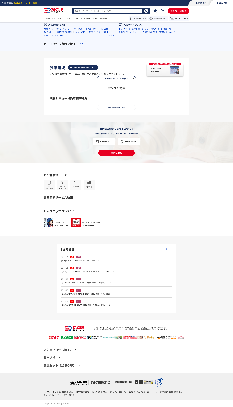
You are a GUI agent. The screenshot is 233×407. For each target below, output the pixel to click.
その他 (109, 77)
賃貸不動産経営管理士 (64, 74)
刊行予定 (95, 19)
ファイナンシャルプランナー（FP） (64, 71)
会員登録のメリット (106, 347)
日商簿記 (47, 71)
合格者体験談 (104, 19)
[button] (106, 56)
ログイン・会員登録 (178, 11)
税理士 (81, 71)
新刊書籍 (87, 19)
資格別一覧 (136, 71)
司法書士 (47, 77)
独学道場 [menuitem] (79, 19)
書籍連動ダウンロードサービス (130, 74)
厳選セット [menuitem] (66, 19)
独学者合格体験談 (130, 347)
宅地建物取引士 (49, 74)
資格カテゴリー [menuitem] (51, 19)
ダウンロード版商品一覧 (150, 71)
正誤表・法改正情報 (150, 74)
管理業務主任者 (94, 74)
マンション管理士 (80, 74)
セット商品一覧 (124, 71)
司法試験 (55, 77)
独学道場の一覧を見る (116, 312)
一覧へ (80, 85)
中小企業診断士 (104, 71)
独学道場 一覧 (166, 71)
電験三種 (63, 77)
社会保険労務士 (91, 71)
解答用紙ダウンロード (167, 74)
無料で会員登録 (116, 358)
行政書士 (105, 74)
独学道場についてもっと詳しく (116, 203)
